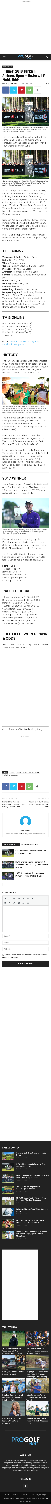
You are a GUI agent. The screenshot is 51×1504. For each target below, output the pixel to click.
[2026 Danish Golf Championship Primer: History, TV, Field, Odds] (8, 876)
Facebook (7, 344)
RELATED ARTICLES (11, 844)
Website (13, 341)
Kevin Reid (13, 84)
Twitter (22, 341)
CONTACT (15, 1495)
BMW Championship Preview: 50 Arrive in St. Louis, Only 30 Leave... (32, 1176)
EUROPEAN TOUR (7, 66)
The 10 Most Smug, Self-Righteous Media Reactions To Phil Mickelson (37, 1351)
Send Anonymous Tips (38, 1495)
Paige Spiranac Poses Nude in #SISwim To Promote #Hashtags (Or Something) (37, 1374)
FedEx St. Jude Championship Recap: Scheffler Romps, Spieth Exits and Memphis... (31, 1234)
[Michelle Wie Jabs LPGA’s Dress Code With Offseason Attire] (37, 1408)
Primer (12, 772)
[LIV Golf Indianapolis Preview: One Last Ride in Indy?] (8, 853)
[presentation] (5, 898)
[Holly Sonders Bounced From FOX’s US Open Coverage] (13, 1408)
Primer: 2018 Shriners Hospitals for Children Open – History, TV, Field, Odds (13, 804)
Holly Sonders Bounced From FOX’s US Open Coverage (11, 1420)
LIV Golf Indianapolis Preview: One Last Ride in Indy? (30, 1165)
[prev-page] (3, 884)
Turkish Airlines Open (10, 775)
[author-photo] (25, 827)
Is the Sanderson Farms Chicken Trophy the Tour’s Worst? (36, 1397)
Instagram (33, 341)
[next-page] (7, 884)
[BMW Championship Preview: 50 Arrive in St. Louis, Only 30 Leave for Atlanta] (8, 865)
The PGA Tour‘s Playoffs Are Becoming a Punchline (28, 1188)
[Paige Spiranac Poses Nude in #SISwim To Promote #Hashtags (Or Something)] (37, 1362)
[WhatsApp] (29, 90)
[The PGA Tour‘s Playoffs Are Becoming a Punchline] (8, 1190)
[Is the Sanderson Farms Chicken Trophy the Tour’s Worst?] (37, 1385)
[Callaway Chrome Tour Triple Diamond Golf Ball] (8, 1212)
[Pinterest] (21, 90)
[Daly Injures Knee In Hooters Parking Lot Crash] (13, 1362)
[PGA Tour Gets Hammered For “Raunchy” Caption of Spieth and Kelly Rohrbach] (13, 1385)
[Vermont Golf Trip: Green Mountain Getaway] (8, 1156)
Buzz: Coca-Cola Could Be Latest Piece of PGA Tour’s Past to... (30, 1221)
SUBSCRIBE (25, 1495)
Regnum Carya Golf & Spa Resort (28, 772)
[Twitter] (13, 90)
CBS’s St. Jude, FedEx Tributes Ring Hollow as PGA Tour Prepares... (31, 1199)
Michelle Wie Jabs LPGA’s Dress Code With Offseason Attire (37, 1420)
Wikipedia (19, 344)
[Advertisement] (25, 27)
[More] (37, 90)
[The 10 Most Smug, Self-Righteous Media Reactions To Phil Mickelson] (37, 1338)
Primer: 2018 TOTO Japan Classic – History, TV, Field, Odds (38, 804)
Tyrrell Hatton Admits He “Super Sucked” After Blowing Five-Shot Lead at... (13, 1351)
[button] (4, 57)
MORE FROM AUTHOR (29, 844)
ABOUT (7, 1495)
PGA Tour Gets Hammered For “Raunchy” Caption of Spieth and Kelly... (12, 1397)
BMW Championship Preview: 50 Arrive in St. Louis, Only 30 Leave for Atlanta (31, 864)
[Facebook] (5, 90)
